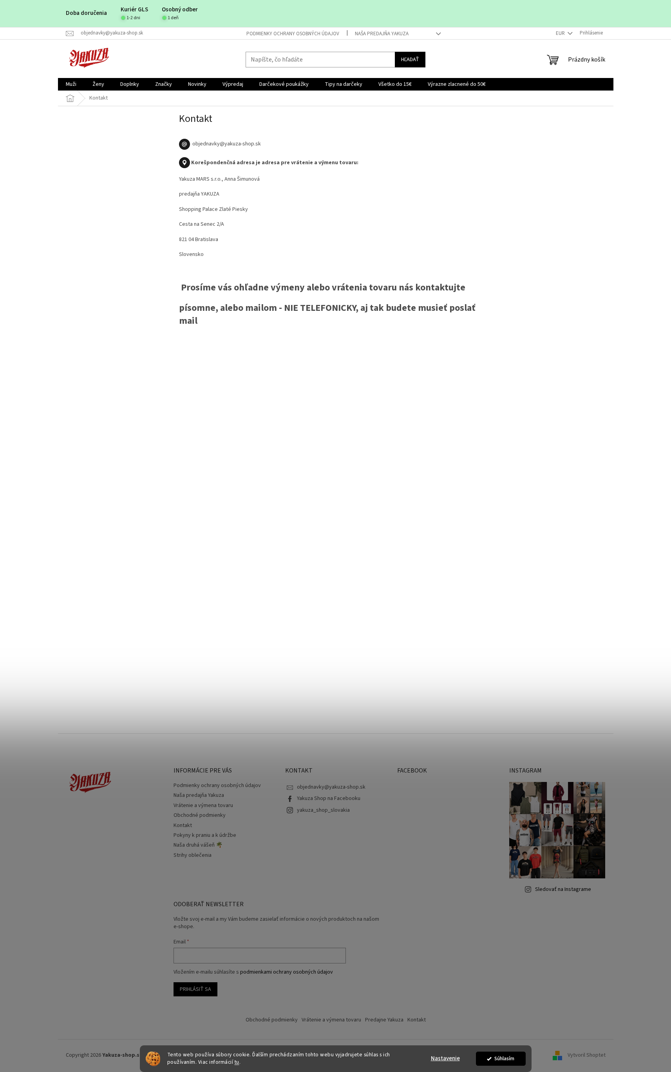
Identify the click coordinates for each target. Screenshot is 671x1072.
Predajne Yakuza (384, 1020)
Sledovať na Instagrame (563, 889)
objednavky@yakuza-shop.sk (331, 787)
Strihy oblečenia (193, 855)
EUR (561, 33)
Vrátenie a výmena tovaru (203, 805)
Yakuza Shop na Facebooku (328, 798)
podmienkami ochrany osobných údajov (286, 972)
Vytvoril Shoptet (587, 1055)
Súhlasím (504, 1058)
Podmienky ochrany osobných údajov (292, 33)
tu (237, 1062)
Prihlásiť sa (195, 989)
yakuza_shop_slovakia (323, 810)
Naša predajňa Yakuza (382, 33)
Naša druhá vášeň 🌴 (198, 845)
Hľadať (410, 59)
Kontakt (183, 825)
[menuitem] (71, 84)
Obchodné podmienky (200, 815)
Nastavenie (445, 1058)
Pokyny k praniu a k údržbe (205, 835)
